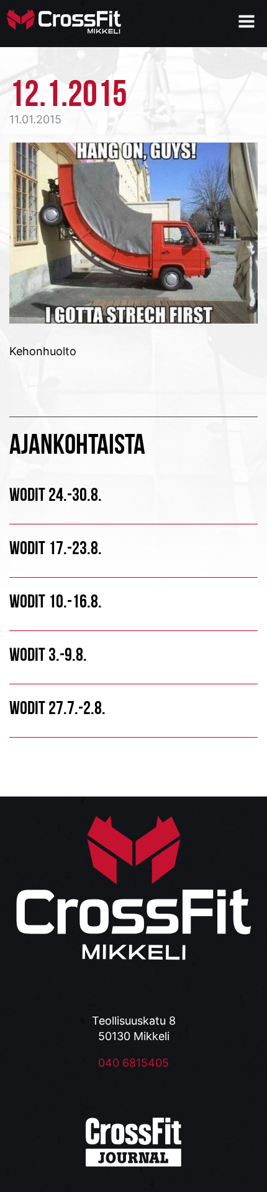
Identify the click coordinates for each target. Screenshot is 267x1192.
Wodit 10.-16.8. (55, 601)
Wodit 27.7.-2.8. (57, 707)
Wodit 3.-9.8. (48, 654)
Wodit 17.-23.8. (55, 547)
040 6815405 (133, 1062)
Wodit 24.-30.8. (55, 494)
